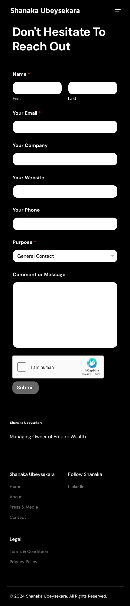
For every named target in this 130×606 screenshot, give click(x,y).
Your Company (30, 145)
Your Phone (26, 210)
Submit (25, 387)
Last (72, 98)
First (17, 98)
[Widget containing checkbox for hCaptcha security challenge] (58, 367)
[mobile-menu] (117, 11)
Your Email (27, 113)
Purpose (24, 242)
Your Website (28, 177)
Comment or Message (39, 274)
